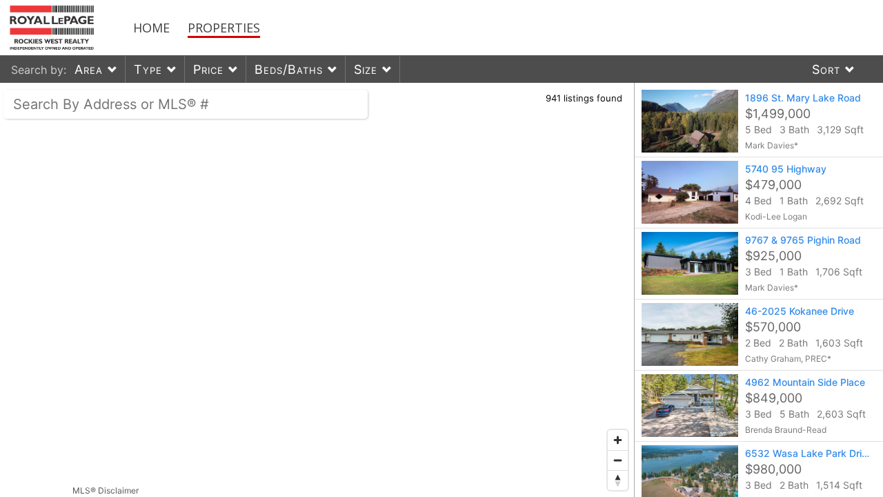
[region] (317, 290)
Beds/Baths (289, 69)
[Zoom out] (618, 460)
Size (365, 69)
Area (89, 69)
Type (148, 69)
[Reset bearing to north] (618, 480)
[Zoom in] (618, 440)
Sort (826, 69)
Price (208, 69)
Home (151, 27)
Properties (224, 27)
